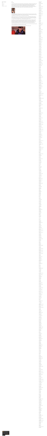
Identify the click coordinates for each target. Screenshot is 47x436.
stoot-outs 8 (40, 44)
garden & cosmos (41, 421)
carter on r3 (40, 176)
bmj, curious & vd (41, 57)
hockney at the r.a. (41, 127)
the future (40, 220)
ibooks (39, 96)
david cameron (40, 356)
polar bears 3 (40, 336)
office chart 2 (40, 317)
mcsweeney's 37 (41, 222)
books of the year (41, 11)
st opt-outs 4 (40, 50)
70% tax (40, 19)
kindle (39, 189)
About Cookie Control (3, 431)
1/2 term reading (41, 101)
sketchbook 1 (40, 323)
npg (39, 165)
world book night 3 (41, 251)
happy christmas (41, 274)
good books (40, 225)
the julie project (40, 263)
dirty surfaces (40, 65)
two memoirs (40, 384)
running (40, 351)
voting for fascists (41, 387)
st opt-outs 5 (40, 49)
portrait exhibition (41, 3)
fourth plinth (40, 410)
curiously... (40, 116)
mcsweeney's (40, 276)
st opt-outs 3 (40, 52)
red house (40, 150)
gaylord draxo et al (41, 140)
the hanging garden (41, 122)
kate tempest (40, 166)
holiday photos (40, 408)
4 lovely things (40, 382)
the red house (40, 318)
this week (40, 132)
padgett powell (40, 256)
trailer (39, 106)
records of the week (41, 147)
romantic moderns (41, 253)
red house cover (41, 158)
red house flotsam (41, 287)
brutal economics (41, 292)
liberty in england (41, 29)
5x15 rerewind (40, 294)
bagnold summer (41, 104)
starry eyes (40, 191)
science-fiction (40, 62)
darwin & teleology (41, 366)
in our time (40, 359)
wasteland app (40, 209)
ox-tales (40, 423)
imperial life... (40, 114)
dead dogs (40, 235)
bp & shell (40, 320)
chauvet (40, 163)
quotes (39, 390)
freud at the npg (41, 117)
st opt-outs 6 (40, 47)
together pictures (41, 312)
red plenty (40, 233)
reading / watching (41, 305)
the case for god (41, 405)
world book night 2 (41, 268)
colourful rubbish (41, 369)
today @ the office (41, 124)
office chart (40, 171)
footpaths (40, 395)
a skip (39, 26)
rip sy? (39, 168)
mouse (39, 68)
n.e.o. (39, 217)
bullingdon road (40, 32)
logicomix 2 (40, 361)
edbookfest (40, 88)
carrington (40, 202)
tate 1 (39, 354)
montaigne (40, 269)
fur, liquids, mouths (41, 129)
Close (8, 431)
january (40, 261)
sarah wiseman (40, 328)
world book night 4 (41, 250)
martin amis (40, 258)
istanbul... (40, 109)
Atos (39, 196)
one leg (40, 67)
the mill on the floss (41, 307)
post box (40, 34)
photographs (40, 364)
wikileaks (40, 281)
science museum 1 (41, 232)
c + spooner (40, 302)
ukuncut (40, 279)
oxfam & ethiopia (41, 37)
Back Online (40, 1)
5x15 (39, 299)
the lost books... (41, 137)
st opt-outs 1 (40, 55)
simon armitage (40, 24)
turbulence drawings (41, 93)
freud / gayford (40, 289)
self (39, 207)
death (39, 214)
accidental (40, 330)
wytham (40, 21)
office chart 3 (40, 310)
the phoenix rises (41, 173)
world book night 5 (41, 248)
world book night (41, 284)
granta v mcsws (40, 178)
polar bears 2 (40, 346)
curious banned (40, 39)
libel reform (40, 348)
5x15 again (40, 204)
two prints (40, 240)
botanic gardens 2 (41, 13)
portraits (40, 184)
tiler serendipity (40, 86)
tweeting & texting (41, 83)
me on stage (40, 186)
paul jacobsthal (40, 135)
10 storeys (40, 119)
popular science (41, 338)
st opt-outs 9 (40, 42)
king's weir (40, 16)
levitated (40, 271)
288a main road (41, 8)
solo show (40, 343)
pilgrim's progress (41, 6)
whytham (40, 243)
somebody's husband (41, 98)
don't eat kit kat (40, 377)
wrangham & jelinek (41, 372)
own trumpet (40, 199)
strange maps (40, 400)
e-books (40, 392)
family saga (40, 91)
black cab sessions (41, 418)
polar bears (40, 385)
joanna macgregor (41, 245)
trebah (39, 397)
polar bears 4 (40, 333)
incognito (40, 111)
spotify (39, 413)
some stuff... (40, 212)
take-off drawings (41, 60)
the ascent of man (41, 415)
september (40, 181)
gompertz (40, 78)
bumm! (39, 266)
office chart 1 (40, 325)
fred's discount (40, 31)
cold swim (40, 160)
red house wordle (41, 238)
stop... (39, 145)
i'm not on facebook (41, 379)
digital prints (40, 403)
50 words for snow (41, 153)
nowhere (40, 70)
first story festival (41, 183)
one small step (40, 315)
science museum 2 (41, 230)
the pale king (40, 227)
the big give (40, 155)
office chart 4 (40, 297)
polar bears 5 (40, 80)
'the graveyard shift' (41, 426)
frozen (39, 367)
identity (40, 341)
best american (40, 142)
